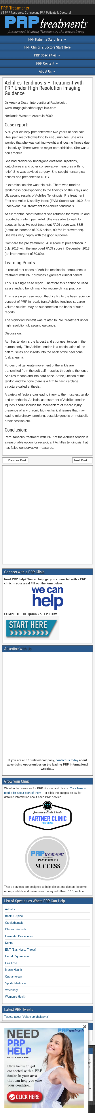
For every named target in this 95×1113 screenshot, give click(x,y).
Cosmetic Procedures (19, 936)
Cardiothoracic (14, 922)
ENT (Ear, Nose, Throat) (20, 949)
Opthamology (13, 976)
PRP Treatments (15, 8)
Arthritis (10, 909)
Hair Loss (11, 963)
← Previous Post (15, 460)
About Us (45, 71)
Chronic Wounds (15, 929)
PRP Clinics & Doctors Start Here (47, 47)
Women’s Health (15, 996)
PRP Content (45, 63)
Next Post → (82, 460)
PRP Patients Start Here (45, 39)
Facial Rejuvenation (17, 956)
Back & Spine (14, 916)
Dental (9, 942)
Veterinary (11, 990)
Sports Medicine (15, 983)
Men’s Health (13, 969)
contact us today (67, 760)
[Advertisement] (47, 514)
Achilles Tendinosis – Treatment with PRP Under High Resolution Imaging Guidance (44, 88)
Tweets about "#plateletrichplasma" (26, 1016)
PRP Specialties (45, 55)
